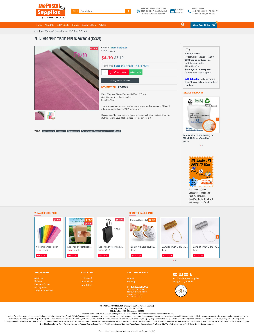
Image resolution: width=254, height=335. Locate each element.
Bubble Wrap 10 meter (18, 319)
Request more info (121, 80)
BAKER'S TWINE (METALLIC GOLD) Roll (175, 246)
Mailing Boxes (200, 319)
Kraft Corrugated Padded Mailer (215, 321)
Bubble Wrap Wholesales (71, 319)
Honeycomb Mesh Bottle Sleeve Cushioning (192, 324)
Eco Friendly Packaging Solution (109, 321)
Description (108, 87)
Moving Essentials (12, 321)
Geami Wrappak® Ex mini (147, 321)
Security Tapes (25, 321)
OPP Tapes (177, 319)
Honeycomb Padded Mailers (81, 324)
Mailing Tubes (227, 319)
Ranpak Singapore (130, 321)
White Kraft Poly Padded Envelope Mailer (48, 321)
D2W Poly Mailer (168, 324)
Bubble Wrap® (61, 316)
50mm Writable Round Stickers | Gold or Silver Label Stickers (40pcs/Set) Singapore (144, 246)
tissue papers (48, 131)
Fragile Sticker (156, 319)
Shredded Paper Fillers (49, 324)
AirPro (245, 316)
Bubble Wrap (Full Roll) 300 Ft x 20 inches (44, 319)
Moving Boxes (238, 319)
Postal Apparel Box (213, 319)
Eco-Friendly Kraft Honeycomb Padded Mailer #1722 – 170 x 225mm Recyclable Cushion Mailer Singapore (80, 246)
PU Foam (93, 321)
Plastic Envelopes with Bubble (175, 316)
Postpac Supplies (242, 321)
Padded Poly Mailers (155, 316)
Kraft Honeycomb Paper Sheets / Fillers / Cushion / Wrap (180, 321)
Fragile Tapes (144, 319)
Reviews (123, 87)
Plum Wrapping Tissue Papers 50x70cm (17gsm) (101, 131)
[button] (185, 119)
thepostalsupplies (118, 47)
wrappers (61, 131)
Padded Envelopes (100, 316)
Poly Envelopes (125, 316)
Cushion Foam (83, 321)
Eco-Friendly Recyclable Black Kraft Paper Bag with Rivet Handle (111, 246)
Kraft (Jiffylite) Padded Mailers (80, 316)
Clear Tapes (133, 319)
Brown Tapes (167, 319)
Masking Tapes (188, 319)
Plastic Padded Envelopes (198, 316)
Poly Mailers (113, 316)
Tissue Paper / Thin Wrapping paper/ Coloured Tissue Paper (116, 324)
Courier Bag (123, 319)
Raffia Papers (64, 324)
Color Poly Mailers (235, 316)
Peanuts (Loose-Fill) (110, 319)
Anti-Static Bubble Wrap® (92, 319)
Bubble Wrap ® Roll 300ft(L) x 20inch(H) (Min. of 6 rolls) (198, 136)
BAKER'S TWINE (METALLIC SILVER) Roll (206, 246)
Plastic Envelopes (140, 316)
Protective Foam (70, 321)
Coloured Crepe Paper (47, 246)
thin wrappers (73, 131)
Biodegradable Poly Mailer (151, 324)
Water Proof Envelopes (218, 316)
